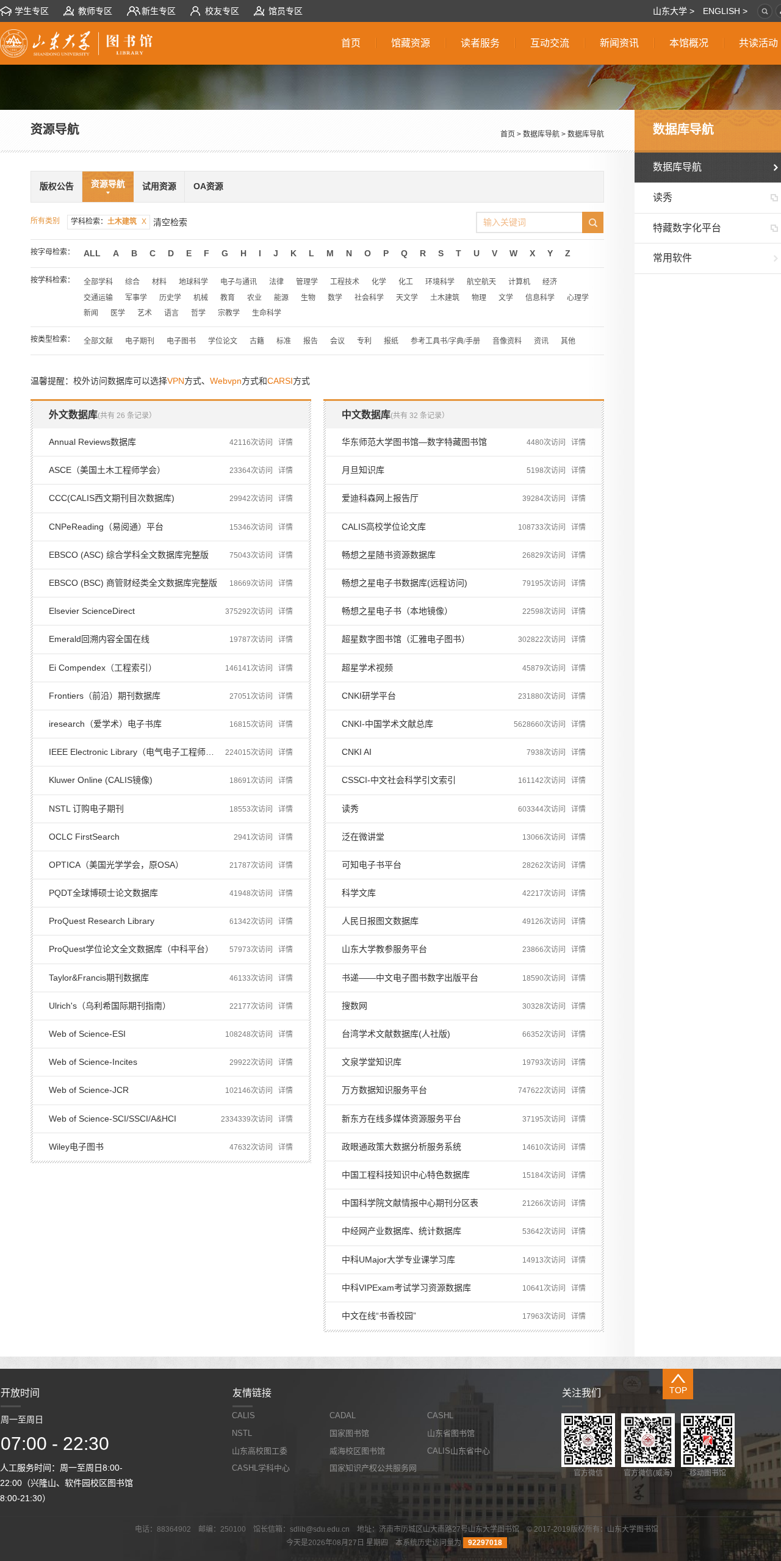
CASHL (440, 1415)
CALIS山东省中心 (458, 1450)
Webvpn (226, 381)
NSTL (242, 1433)
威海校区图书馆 (357, 1450)
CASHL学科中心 (261, 1468)
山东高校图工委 (259, 1450)
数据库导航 (541, 134)
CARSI (280, 381)
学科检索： (108, 221)
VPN (175, 381)
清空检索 (170, 222)
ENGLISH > (725, 11)
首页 (507, 134)
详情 (285, 442)
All (92, 253)
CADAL (342, 1415)
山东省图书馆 (451, 1433)
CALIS (243, 1415)
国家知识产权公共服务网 (373, 1468)
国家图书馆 (349, 1433)
